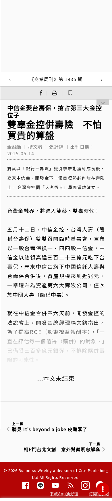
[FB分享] (41, 93)
